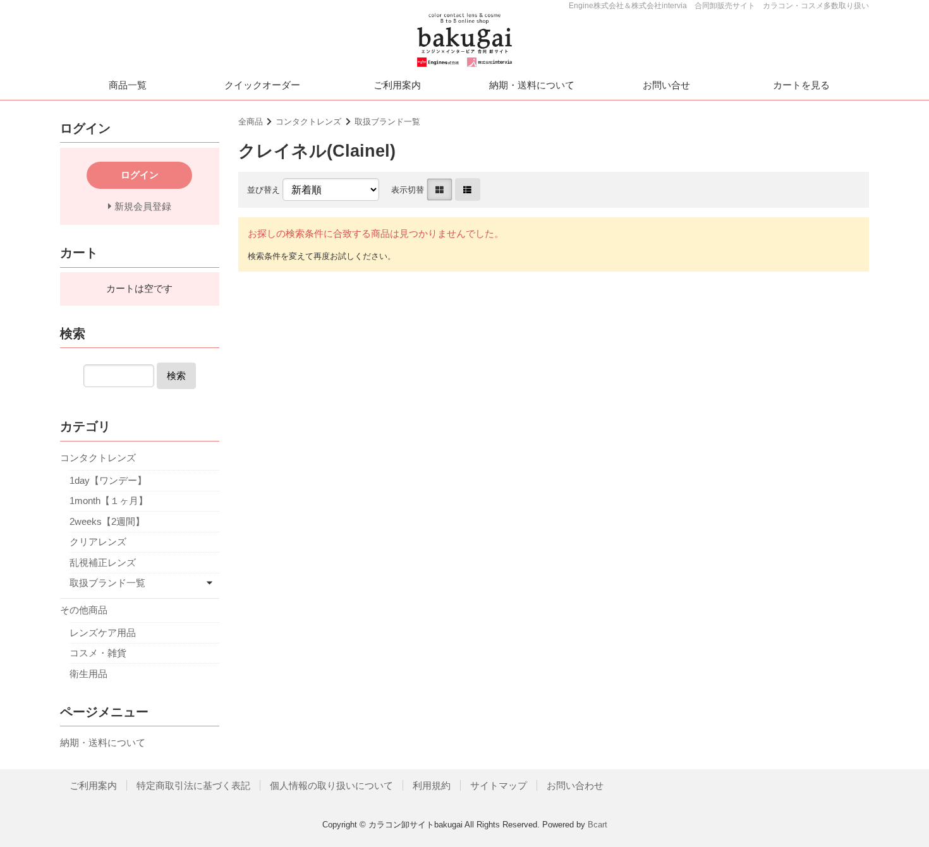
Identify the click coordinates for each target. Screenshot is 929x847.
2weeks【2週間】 (107, 521)
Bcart (597, 824)
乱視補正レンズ (103, 562)
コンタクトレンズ (308, 121)
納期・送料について (531, 85)
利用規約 (432, 785)
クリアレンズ (98, 541)
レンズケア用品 (103, 632)
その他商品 (83, 609)
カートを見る (801, 85)
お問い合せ (666, 85)
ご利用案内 (397, 85)
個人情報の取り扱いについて (331, 785)
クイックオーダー (262, 85)
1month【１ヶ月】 (109, 500)
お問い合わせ (575, 785)
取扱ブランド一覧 (387, 121)
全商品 (250, 121)
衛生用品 (88, 673)
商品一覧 (128, 85)
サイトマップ (498, 785)
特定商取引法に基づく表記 (193, 785)
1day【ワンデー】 (108, 480)
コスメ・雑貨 (98, 652)
